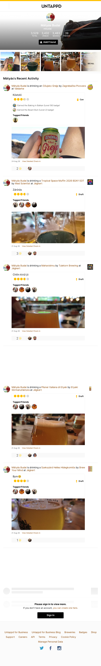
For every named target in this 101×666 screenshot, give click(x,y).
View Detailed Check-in (31, 161)
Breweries (69, 632)
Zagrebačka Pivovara (74, 85)
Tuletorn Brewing (68, 265)
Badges (83, 632)
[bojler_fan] (35, 253)
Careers (23, 637)
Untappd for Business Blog (46, 632)
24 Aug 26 (16, 161)
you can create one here (65, 608)
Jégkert (38, 183)
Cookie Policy (68, 637)
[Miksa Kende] (35, 455)
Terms (42, 637)
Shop (94, 632)
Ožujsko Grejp (50, 85)
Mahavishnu (48, 265)
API (33, 637)
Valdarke (19, 88)
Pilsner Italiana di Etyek (54, 387)
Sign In (50, 615)
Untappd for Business (16, 632)
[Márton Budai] (30, 168)
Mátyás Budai (19, 85)
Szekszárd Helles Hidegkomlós (58, 467)
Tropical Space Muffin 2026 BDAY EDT (62, 180)
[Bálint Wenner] (30, 253)
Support (10, 637)
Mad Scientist (22, 183)
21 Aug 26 (16, 246)
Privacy (53, 637)
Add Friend (49, 42)
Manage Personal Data (50, 641)
